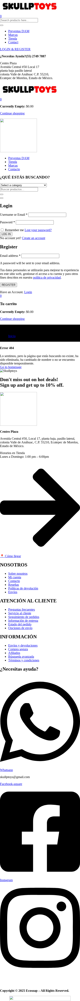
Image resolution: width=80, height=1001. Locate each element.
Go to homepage (11, 367)
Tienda (12, 38)
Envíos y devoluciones (23, 645)
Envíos (12, 592)
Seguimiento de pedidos (23, 617)
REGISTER (8, 284)
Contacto (14, 169)
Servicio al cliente (19, 613)
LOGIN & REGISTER (15, 49)
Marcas (13, 35)
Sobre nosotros (17, 573)
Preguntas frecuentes (21, 609)
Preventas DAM (18, 31)
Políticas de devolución (23, 588)
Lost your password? (38, 230)
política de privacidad (47, 277)
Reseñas (13, 584)
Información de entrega (23, 620)
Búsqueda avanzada (21, 656)
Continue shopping (12, 113)
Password (7, 222)
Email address (10, 255)
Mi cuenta (14, 577)
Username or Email (13, 214)
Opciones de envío (20, 628)
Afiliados (14, 653)
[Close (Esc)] (1, 198)
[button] (1, 99)
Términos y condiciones (23, 660)
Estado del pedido (19, 624)
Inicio (12, 336)
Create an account (33, 238)
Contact (13, 42)
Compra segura (18, 649)
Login (28, 292)
